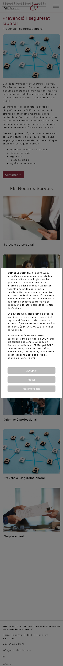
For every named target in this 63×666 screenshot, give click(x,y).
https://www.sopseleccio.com (25, 276)
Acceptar (31, 370)
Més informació (31, 388)
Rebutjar (31, 379)
